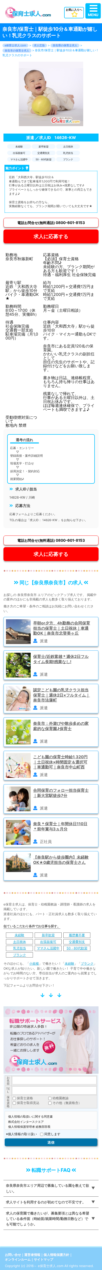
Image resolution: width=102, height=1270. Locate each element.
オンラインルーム (18, 1259)
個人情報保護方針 (56, 1255)
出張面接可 (48, 942)
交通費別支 (77, 942)
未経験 (19, 935)
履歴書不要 (77, 935)
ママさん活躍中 (48, 948)
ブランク (19, 955)
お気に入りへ (74, 9)
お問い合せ (13, 1255)
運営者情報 (32, 1255)
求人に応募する (51, 236)
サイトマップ (43, 1259)
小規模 (34, 963)
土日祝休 (19, 942)
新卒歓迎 (48, 935)
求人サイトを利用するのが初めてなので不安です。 (46, 1202)
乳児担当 (19, 948)
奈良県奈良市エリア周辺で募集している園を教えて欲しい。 (47, 1188)
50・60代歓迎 (77, 948)
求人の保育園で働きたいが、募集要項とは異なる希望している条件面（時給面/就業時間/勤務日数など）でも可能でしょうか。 (47, 1218)
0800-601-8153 (51, 222)
